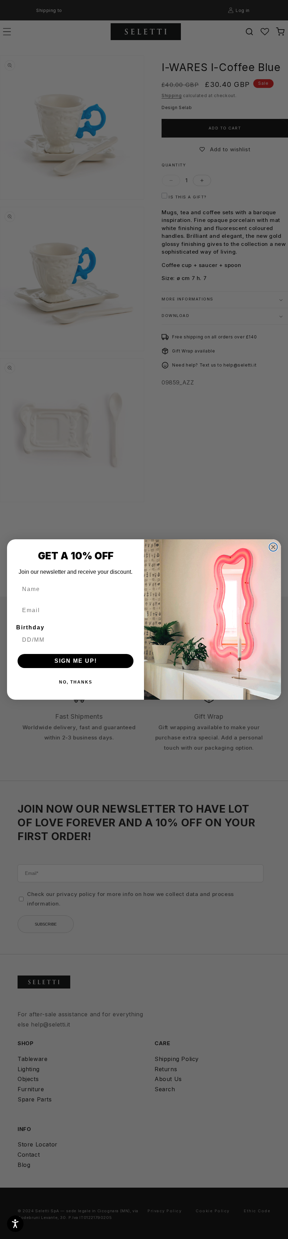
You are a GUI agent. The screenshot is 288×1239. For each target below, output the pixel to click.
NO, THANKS (75, 682)
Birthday (30, 627)
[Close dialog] (273, 547)
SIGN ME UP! (75, 661)
